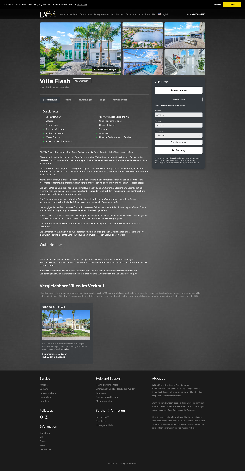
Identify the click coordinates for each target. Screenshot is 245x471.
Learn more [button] (82, 4)
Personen (159, 131)
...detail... (64, 349)
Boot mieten (86, 14)
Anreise (158, 110)
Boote (43, 441)
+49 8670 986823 (197, 14)
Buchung (44, 388)
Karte (128, 14)
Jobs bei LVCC (102, 417)
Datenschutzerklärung (107, 397)
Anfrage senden (101, 14)
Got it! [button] (232, 5)
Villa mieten (72, 14)
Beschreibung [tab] (50, 99)
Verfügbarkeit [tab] (120, 99)
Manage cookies (104, 401)
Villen (42, 437)
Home (62, 14)
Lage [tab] (102, 99)
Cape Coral (45, 433)
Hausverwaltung (48, 393)
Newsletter (45, 401)
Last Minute (45, 449)
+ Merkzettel (179, 99)
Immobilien (150, 14)
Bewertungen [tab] (85, 99)
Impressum (101, 393)
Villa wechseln (82, 80)
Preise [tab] (68, 99)
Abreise (158, 121)
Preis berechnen (179, 142)
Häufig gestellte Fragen (107, 384)
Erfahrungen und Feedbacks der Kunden (115, 388)
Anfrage (44, 384)
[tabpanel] (94, 191)
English (164, 14)
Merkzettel (138, 14)
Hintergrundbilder (105, 425)
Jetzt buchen (117, 14)
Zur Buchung (178, 150)
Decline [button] (217, 5)
